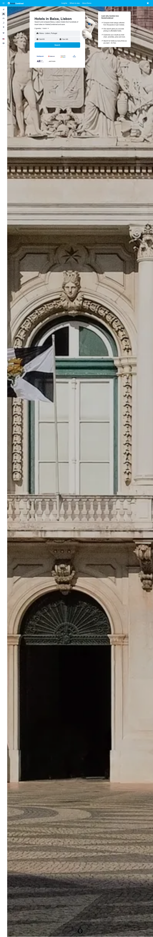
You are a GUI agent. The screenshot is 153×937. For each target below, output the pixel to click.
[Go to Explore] (3, 27)
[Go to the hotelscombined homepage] (15, 3)
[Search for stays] (3, 14)
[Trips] (3, 33)
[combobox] (42, 28)
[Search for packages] (3, 23)
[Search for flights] (3, 10)
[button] (3, 3)
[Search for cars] (3, 18)
